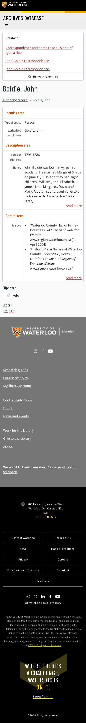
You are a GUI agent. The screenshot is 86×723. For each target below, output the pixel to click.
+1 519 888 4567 (46, 517)
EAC (12, 311)
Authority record (15, 100)
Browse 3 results (45, 77)
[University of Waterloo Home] (14, 6)
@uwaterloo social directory (43, 602)
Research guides (15, 370)
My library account (17, 386)
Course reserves (15, 378)
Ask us (8, 446)
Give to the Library (17, 438)
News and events (16, 416)
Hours (8, 408)
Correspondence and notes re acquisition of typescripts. (39, 50)
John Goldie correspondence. (28, 61)
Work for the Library (18, 430)
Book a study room (17, 400)
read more (74, 206)
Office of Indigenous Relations (44, 645)
